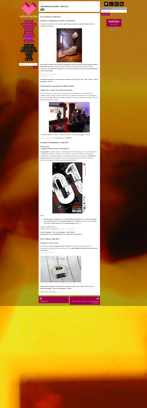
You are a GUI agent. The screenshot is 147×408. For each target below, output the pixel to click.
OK (35, 67)
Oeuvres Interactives (29, 24)
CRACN (30, 54)
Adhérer (29, 38)
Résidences (28, 30)
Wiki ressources (30, 48)
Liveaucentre (59, 292)
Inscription (105, 14)
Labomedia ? (29, 33)
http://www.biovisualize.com (48, 74)
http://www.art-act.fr (46, 76)
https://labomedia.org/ (46, 138)
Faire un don (29, 41)
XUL (30, 56)
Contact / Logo (29, 35)
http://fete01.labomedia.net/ (67, 229)
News (42, 9)
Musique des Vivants (29, 51)
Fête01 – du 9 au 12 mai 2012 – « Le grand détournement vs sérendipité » (85, 302)
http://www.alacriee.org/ (47, 252)
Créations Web (29, 27)
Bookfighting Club (44, 301)
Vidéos (30, 59)
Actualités (28, 21)
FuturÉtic (30, 45)
